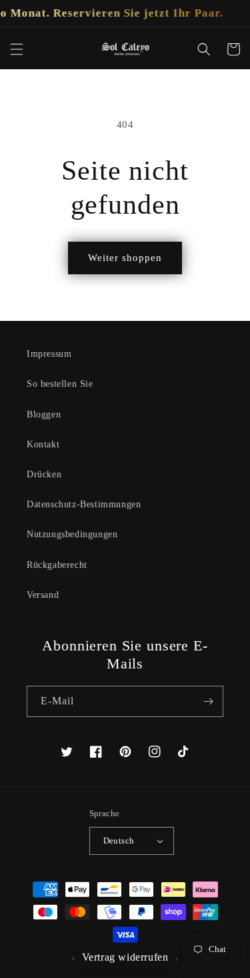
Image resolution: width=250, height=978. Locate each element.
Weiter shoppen (125, 257)
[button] (16, 49)
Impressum (49, 354)
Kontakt (43, 444)
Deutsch (119, 841)
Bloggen (44, 414)
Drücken (44, 474)
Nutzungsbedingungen (72, 534)
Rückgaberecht (57, 565)
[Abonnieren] (208, 701)
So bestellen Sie (60, 384)
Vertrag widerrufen (125, 957)
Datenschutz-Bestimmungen (84, 504)
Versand (43, 595)
